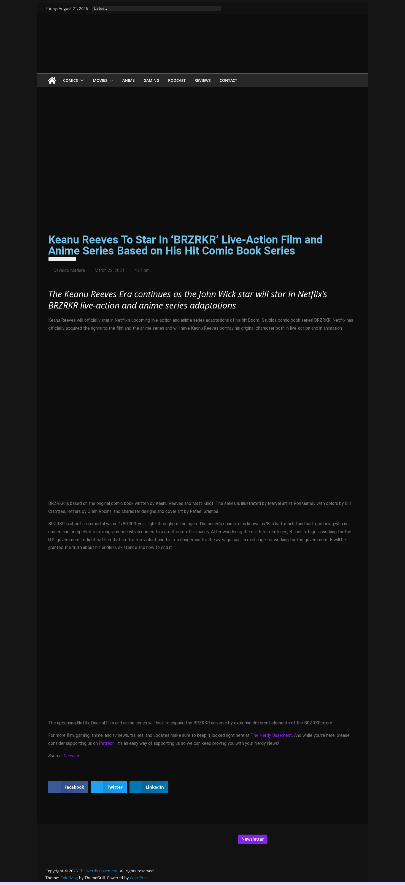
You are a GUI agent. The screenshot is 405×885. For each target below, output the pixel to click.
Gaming (151, 80)
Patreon (107, 743)
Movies (100, 80)
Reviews (203, 80)
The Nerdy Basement (271, 735)
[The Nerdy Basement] (52, 80)
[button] (81, 80)
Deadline (72, 755)
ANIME (128, 80)
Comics (70, 80)
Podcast (177, 80)
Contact (228, 80)
